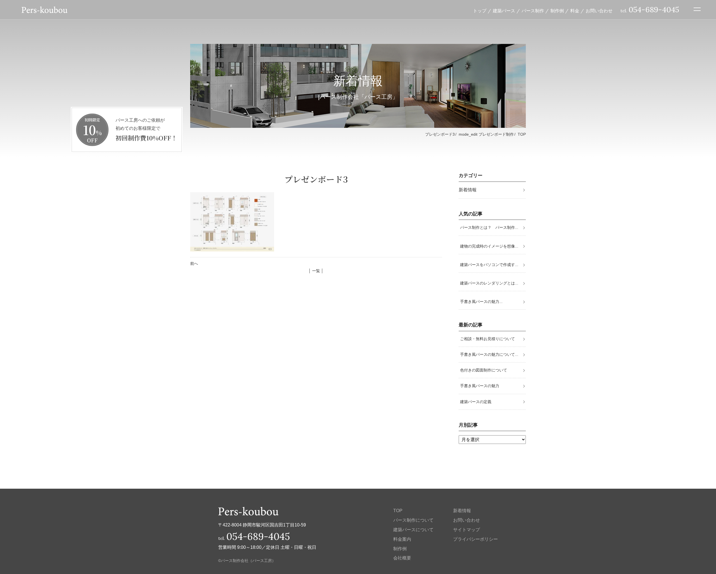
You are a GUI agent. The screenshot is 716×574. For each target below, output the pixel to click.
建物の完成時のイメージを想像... (489, 246)
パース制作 (533, 10)
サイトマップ (466, 529)
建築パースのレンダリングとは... (489, 283)
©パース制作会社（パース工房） (247, 560)
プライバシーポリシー (475, 539)
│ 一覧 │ (316, 271)
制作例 (557, 10)
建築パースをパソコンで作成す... (489, 264)
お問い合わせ (599, 10)
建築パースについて (413, 529)
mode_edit (486, 134)
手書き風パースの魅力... (481, 301)
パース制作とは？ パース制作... (489, 227)
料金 (574, 10)
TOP (522, 134)
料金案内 (402, 539)
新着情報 (468, 189)
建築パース (504, 10)
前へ (194, 263)
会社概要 (402, 558)
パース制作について (413, 520)
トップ (479, 10)
